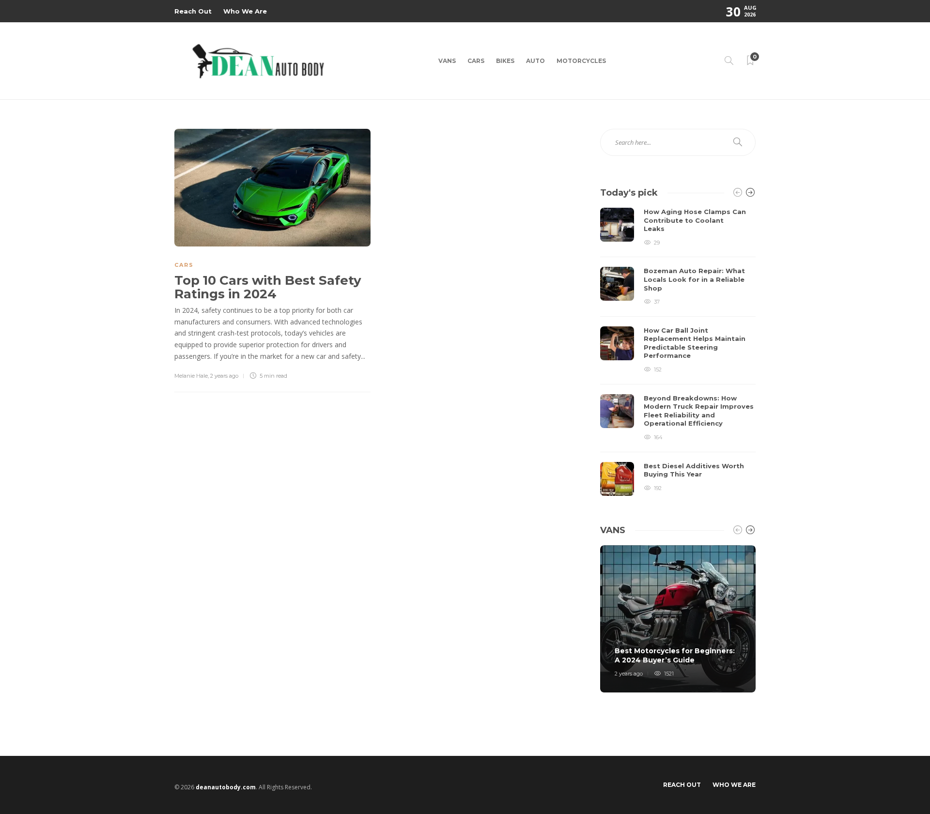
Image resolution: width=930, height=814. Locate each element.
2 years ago (224, 375)
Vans (447, 60)
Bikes (505, 60)
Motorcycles (581, 60)
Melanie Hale (191, 375)
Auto (535, 60)
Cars (475, 60)
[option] (678, 351)
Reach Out (193, 11)
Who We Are (245, 11)
